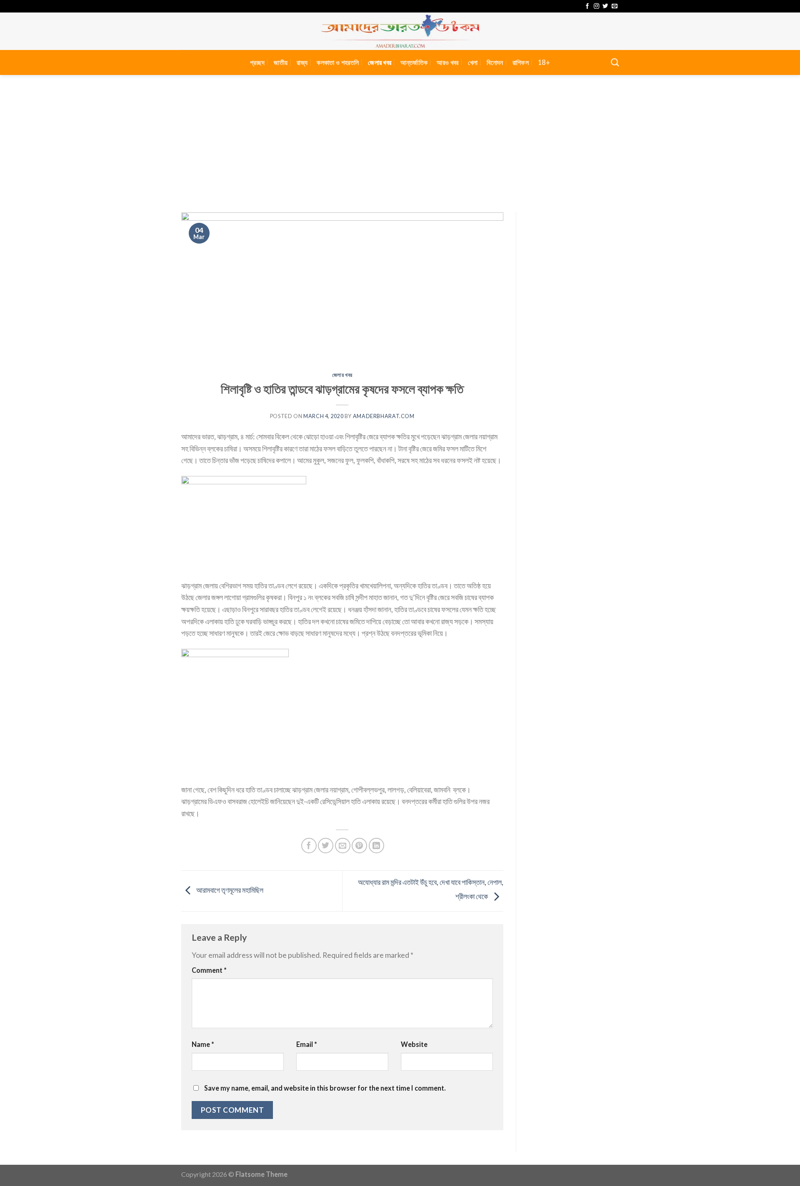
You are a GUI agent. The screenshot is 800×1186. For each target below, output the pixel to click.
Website (414, 1044)
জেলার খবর (379, 62)
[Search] (615, 62)
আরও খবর (447, 62)
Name (203, 1044)
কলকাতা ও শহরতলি (338, 62)
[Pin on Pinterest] (359, 845)
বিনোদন (495, 62)
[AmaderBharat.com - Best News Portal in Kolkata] (400, 31)
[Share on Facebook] (309, 845)
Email (306, 1044)
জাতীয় (281, 62)
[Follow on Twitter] (605, 6)
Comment (209, 970)
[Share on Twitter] (325, 845)
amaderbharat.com (384, 416)
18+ (544, 62)
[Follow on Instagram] (596, 6)
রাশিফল (520, 62)
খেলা (473, 62)
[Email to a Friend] (342, 845)
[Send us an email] (614, 6)
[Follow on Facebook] (587, 6)
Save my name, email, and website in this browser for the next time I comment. (325, 1088)
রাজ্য (302, 62)
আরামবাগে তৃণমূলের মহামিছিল (229, 889)
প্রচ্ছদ (257, 62)
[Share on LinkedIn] (376, 845)
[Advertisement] (400, 137)
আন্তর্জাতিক (414, 62)
